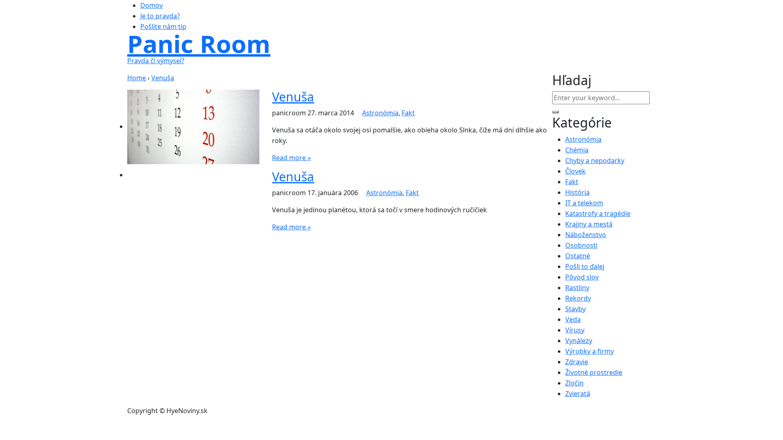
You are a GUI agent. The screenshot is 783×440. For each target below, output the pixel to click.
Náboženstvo (585, 234)
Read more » (291, 157)
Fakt (408, 112)
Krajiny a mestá (589, 224)
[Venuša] (193, 126)
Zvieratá (577, 393)
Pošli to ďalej (584, 266)
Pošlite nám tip (163, 26)
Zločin (574, 382)
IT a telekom (584, 202)
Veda (573, 319)
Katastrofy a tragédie (597, 213)
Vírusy (574, 330)
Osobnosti (581, 245)
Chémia (576, 149)
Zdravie (576, 361)
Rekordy (578, 298)
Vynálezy (578, 340)
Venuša (293, 96)
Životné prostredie (593, 372)
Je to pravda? (160, 15)
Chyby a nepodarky (594, 160)
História (577, 192)
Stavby (575, 308)
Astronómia (380, 112)
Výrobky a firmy (589, 351)
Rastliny (577, 287)
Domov (151, 5)
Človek (575, 171)
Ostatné (577, 255)
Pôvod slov (582, 277)
